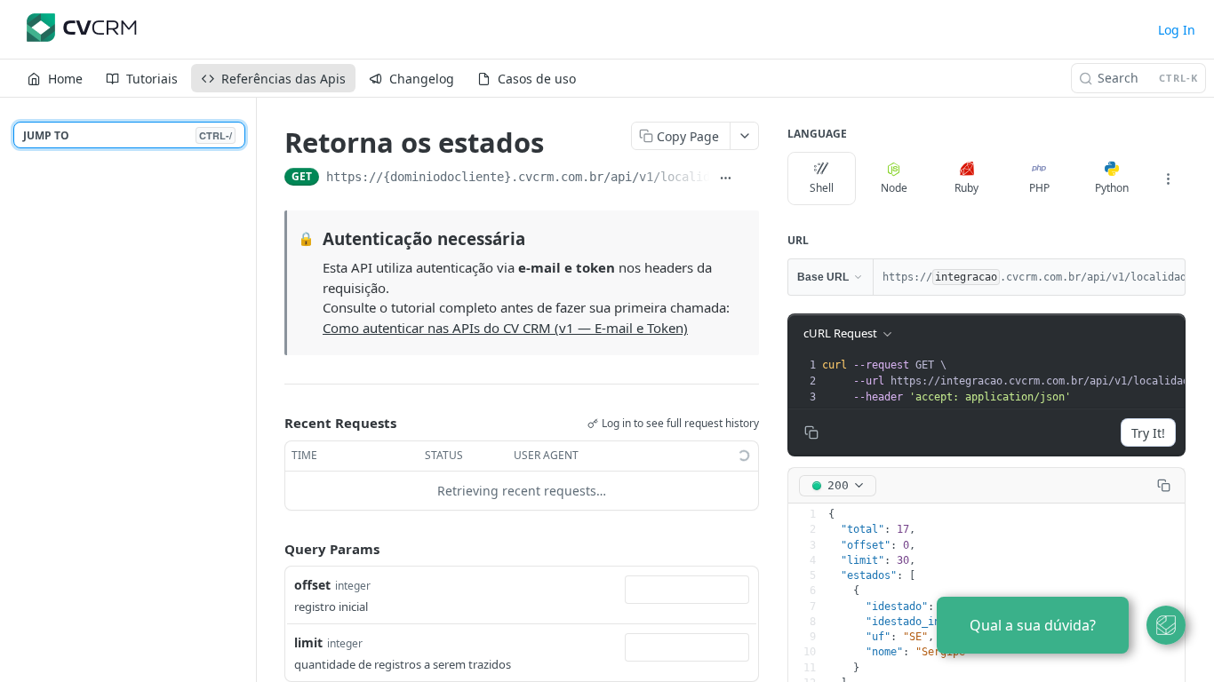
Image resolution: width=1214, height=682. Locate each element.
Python (1112, 187)
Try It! (1148, 432)
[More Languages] (1168, 178)
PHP (1039, 187)
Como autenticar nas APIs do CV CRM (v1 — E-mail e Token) (505, 328)
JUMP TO (127, 135)
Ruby (966, 187)
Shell (822, 187)
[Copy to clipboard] (750, 178)
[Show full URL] (726, 178)
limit (308, 642)
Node (894, 187)
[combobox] (687, 589)
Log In (1176, 29)
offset (312, 584)
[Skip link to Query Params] (272, 548)
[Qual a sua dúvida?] (1166, 625)
